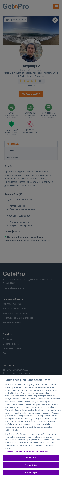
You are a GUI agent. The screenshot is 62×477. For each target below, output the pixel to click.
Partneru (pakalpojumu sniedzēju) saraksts (26, 451)
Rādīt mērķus (31, 472)
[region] (31, 426)
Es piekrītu (31, 457)
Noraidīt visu (31, 465)
